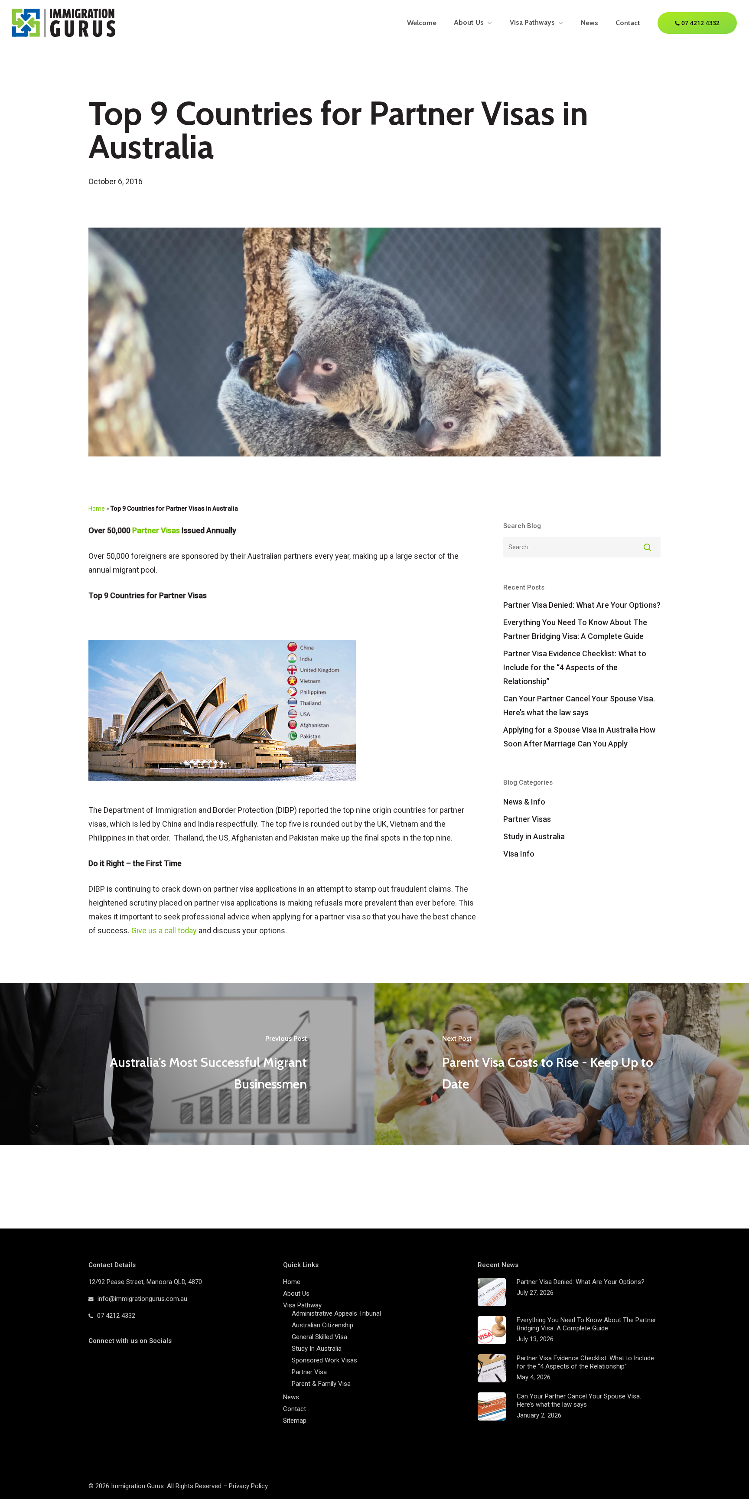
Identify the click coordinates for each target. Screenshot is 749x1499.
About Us (296, 1293)
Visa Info (518, 853)
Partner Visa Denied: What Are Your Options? (582, 604)
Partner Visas (156, 530)
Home (96, 508)
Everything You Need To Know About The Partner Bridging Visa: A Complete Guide (575, 629)
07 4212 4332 (116, 1316)
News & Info (524, 801)
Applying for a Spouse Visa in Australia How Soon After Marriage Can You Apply (579, 736)
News (291, 1397)
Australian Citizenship (322, 1325)
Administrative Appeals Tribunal (336, 1313)
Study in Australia (534, 836)
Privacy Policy (248, 1486)
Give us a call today (164, 930)
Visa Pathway (302, 1305)
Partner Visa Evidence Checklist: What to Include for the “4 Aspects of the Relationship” (574, 667)
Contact (294, 1409)
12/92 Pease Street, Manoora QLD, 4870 (145, 1282)
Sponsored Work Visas (324, 1360)
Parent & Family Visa (321, 1384)
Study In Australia (317, 1348)
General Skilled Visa (319, 1337)
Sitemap (294, 1420)
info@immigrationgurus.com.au (142, 1299)
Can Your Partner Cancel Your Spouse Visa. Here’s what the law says (579, 705)
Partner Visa (309, 1372)
